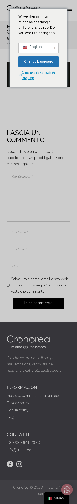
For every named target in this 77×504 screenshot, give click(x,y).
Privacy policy (18, 402)
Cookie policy (17, 410)
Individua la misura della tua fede (33, 395)
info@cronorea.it (20, 449)
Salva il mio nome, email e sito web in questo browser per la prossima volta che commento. (39, 285)
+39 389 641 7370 (23, 442)
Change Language (38, 61)
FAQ (10, 417)
